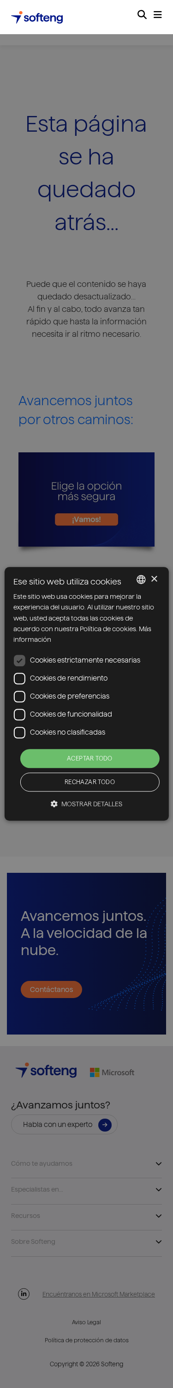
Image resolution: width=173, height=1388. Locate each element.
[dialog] (86, 694)
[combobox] (141, 579)
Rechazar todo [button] (90, 782)
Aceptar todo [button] (90, 758)
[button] (86, 804)
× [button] (153, 579)
